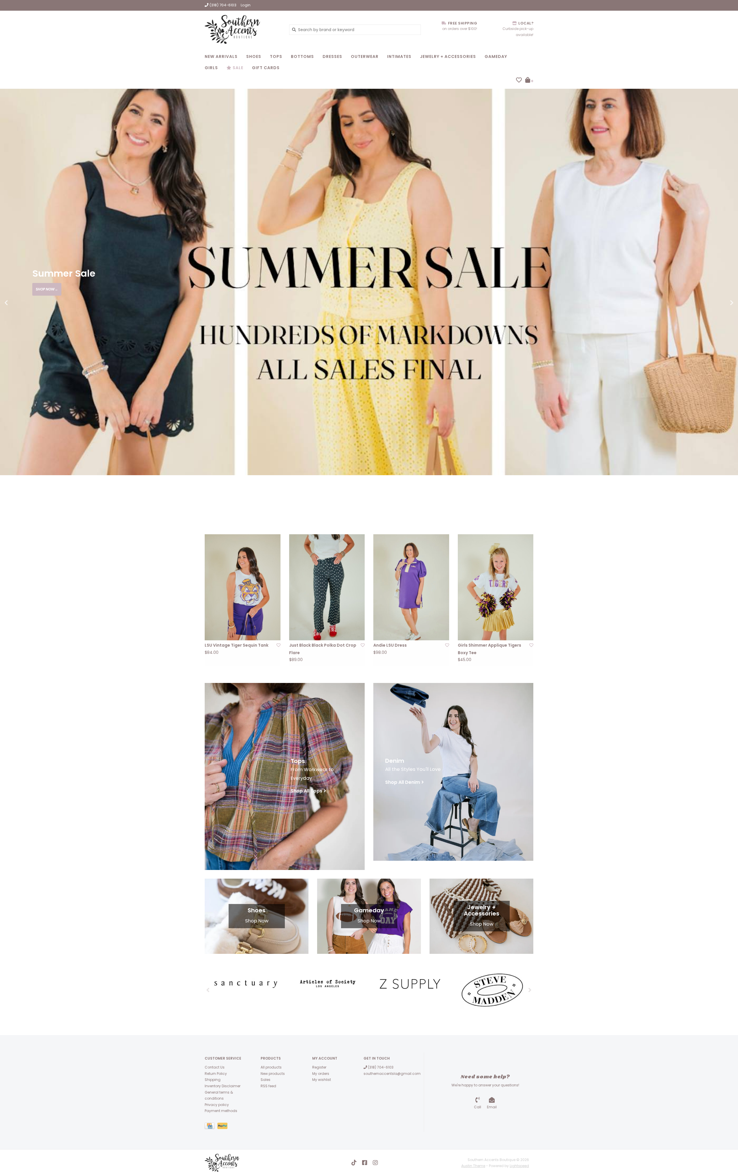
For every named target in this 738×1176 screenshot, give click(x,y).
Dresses (332, 56)
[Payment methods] (211, 1126)
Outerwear (365, 56)
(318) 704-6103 (380, 1067)
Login (246, 5)
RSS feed (268, 1085)
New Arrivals (221, 56)
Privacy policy (217, 1104)
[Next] (530, 990)
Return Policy (216, 1073)
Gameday (496, 56)
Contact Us (215, 1067)
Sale (237, 68)
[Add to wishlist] (278, 645)
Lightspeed (519, 1165)
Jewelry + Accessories (448, 56)
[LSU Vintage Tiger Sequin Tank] (242, 587)
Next (719, 303)
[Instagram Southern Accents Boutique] (375, 1163)
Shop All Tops (306, 791)
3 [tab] (724, 507)
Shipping (213, 1079)
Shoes (253, 56)
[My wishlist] (519, 81)
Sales (265, 1079)
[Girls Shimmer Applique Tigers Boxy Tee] (496, 587)
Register (319, 1067)
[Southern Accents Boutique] (242, 29)
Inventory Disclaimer (222, 1085)
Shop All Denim (402, 782)
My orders (320, 1073)
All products (271, 1067)
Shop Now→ (47, 289)
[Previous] (208, 990)
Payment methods (221, 1110)
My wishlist (321, 1079)
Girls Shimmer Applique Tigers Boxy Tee (489, 648)
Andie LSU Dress (390, 645)
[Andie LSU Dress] (411, 587)
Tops (276, 56)
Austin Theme (473, 1165)
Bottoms (302, 56)
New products (273, 1073)
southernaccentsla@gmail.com (392, 1073)
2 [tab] (708, 507)
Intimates (399, 56)
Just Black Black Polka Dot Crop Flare (322, 648)
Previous (18, 303)
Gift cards (266, 68)
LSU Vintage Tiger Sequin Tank (236, 645)
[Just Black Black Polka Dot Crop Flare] (327, 587)
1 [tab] (692, 507)
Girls (211, 68)
